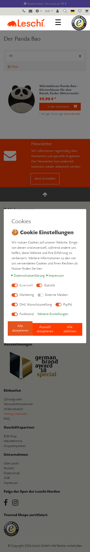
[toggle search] (65, 11)
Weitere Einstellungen (52, 314)
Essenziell (26, 285)
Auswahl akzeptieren (45, 329)
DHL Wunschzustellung (36, 305)
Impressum (56, 276)
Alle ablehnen (70, 329)
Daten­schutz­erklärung (29, 276)
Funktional (27, 314)
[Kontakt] (30, 11)
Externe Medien (56, 295)
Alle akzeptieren (20, 328)
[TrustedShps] (79, 22)
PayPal (67, 305)
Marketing (27, 295)
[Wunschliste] (79, 11)
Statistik (49, 285)
